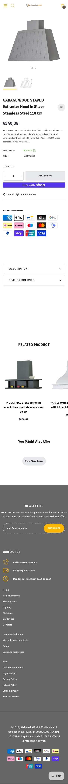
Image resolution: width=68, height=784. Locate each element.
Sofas (6, 646)
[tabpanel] (34, 42)
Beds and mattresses (13, 651)
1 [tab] (32, 68)
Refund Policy (10, 684)
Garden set (8, 618)
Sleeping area (10, 601)
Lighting (7, 607)
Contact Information (13, 667)
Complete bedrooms (13, 634)
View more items (34, 461)
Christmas (8, 613)
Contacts (7, 624)
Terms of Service (11, 696)
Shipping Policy (11, 690)
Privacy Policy (10, 679)
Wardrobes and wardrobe (16, 640)
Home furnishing (11, 595)
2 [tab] (35, 68)
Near (5, 661)
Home (6, 589)
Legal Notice (9, 673)
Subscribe (54, 528)
